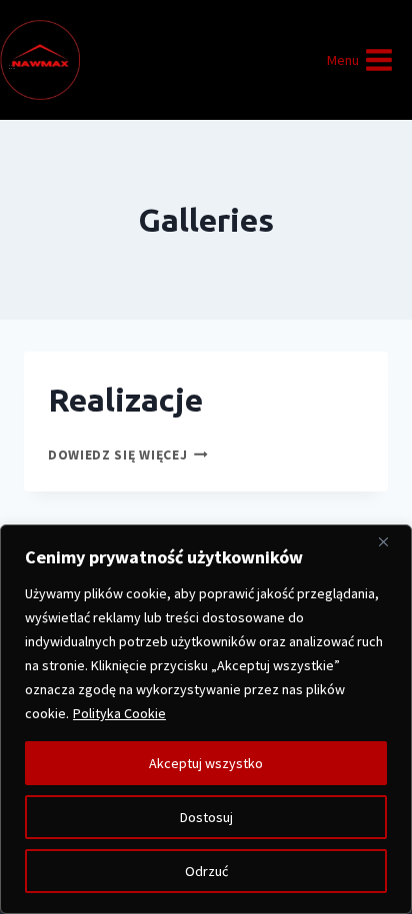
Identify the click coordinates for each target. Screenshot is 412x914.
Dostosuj (206, 817)
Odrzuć (206, 871)
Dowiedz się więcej (128, 455)
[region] (206, 719)
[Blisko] (391, 541)
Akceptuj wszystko (206, 763)
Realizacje (125, 400)
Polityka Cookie (119, 713)
